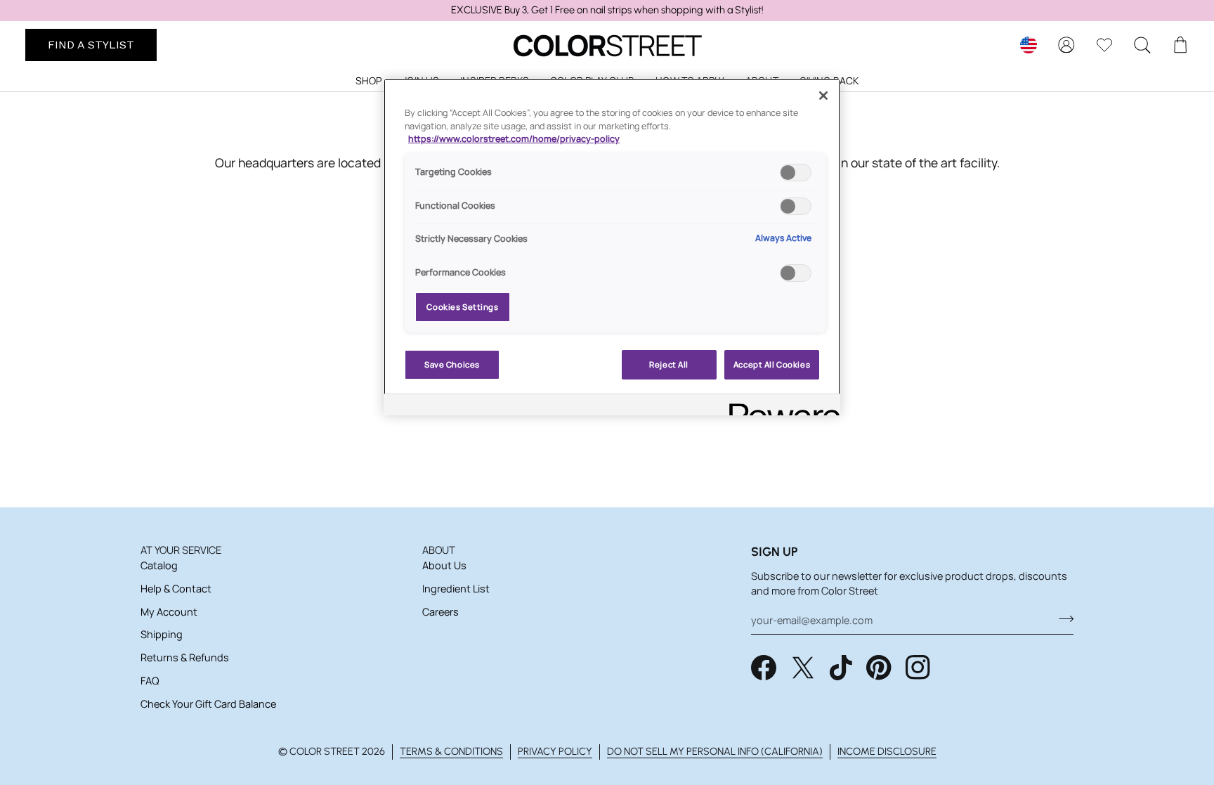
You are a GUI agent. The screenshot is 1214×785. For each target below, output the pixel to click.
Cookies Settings (462, 306)
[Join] (1061, 618)
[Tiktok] (841, 667)
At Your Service (181, 550)
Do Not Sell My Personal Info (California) (715, 751)
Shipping (162, 634)
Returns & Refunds (185, 657)
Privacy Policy (555, 751)
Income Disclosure (886, 751)
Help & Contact (176, 588)
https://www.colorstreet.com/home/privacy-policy (514, 139)
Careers (440, 611)
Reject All (668, 364)
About (438, 550)
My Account (169, 611)
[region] (607, 10)
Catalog (159, 565)
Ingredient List (456, 588)
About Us (444, 565)
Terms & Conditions (451, 751)
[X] (803, 667)
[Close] (823, 95)
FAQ (150, 680)
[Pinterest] (879, 667)
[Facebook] (763, 667)
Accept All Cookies (771, 364)
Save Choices (452, 364)
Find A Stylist (91, 44)
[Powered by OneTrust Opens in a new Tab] (779, 406)
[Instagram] (918, 667)
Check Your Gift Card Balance (208, 704)
